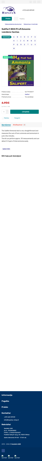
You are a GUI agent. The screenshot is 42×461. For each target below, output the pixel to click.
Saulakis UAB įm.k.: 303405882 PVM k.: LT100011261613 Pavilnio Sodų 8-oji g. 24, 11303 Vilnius (17, 431)
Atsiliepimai (19, 125)
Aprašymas (6, 125)
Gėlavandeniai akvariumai (13, 24)
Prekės (5, 407)
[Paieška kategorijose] (16, 19)
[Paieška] (38, 18)
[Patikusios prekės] (30, 2)
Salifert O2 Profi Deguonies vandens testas (16, 275)
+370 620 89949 (28, 10)
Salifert (27, 94)
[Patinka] (38, 161)
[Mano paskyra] (38, 2)
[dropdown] (3, 2)
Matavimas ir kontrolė (30, 24)
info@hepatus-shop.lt (11, 420)
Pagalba (5, 401)
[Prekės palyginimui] (34, 2)
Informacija (7, 395)
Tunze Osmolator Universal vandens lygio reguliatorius (20, 367)
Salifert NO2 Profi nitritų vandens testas (15, 184)
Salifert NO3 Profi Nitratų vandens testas (16, 229)
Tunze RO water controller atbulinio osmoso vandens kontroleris (20, 321)
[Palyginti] (38, 165)
